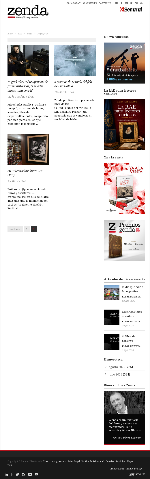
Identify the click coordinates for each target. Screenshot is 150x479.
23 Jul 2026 (128, 350)
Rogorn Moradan (16, 181)
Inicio (10, 33)
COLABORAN (73, 3)
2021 (20, 33)
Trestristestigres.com (54, 461)
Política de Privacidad (92, 461)
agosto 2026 (117, 367)
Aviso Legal (74, 461)
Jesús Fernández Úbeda (21, 96)
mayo (29, 33)
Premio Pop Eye (134, 468)
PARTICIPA (105, 3)
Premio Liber (117, 468)
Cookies (110, 461)
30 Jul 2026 (128, 325)
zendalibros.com (64, 92)
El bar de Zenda (131, 296)
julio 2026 (115, 374)
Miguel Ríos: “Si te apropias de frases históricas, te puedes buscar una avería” (28, 86)
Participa (120, 461)
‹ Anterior (15, 229)
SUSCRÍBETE (89, 3)
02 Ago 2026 (128, 300)
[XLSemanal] (131, 9)
